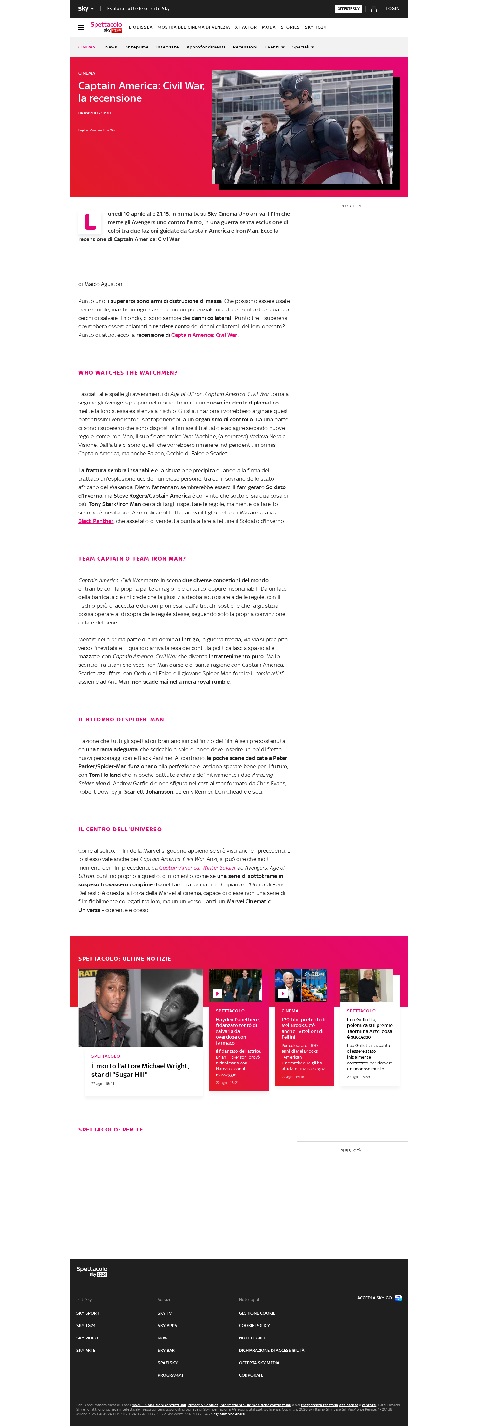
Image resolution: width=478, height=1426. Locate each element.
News (111, 47)
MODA (269, 27)
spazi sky (168, 1362)
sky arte (86, 1350)
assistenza (348, 1405)
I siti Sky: (84, 1299)
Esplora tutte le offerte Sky (138, 8)
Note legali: (250, 1299)
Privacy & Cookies (203, 1405)
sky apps (168, 1325)
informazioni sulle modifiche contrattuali (255, 1405)
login (393, 8)
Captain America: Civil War (204, 335)
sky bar (166, 1350)
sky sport (87, 1313)
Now (163, 1338)
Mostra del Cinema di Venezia (194, 27)
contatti (369, 1405)
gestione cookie (257, 1313)
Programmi (170, 1375)
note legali (252, 1338)
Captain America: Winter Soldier (197, 867)
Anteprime (137, 47)
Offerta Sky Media (259, 1362)
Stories (290, 27)
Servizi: (164, 1299)
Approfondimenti (206, 47)
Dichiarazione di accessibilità (271, 1350)
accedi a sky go (374, 1298)
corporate (251, 1375)
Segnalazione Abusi (228, 1414)
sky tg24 (86, 1325)
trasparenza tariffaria (319, 1405)
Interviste (167, 47)
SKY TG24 (315, 27)
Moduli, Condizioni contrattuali (159, 1405)
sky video (87, 1338)
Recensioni (245, 47)
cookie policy (254, 1325)
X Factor (246, 27)
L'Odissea (141, 27)
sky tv (165, 1313)
